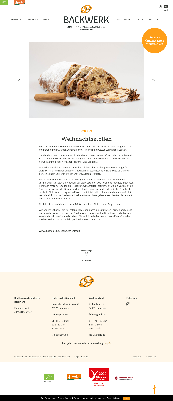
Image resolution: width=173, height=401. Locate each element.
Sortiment (17, 19)
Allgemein (86, 260)
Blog (141, 19)
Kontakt (153, 19)
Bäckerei (33, 19)
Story (46, 19)
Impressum (137, 357)
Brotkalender (125, 19)
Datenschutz (151, 357)
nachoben (154, 397)
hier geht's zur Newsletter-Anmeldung (82, 343)
